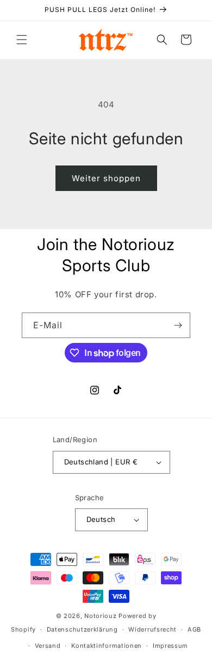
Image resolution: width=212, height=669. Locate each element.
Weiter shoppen (106, 178)
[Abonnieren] (178, 325)
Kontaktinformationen (106, 645)
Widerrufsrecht (152, 629)
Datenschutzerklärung (82, 629)
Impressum (170, 645)
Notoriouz (100, 616)
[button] (22, 40)
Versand (48, 645)
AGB (194, 629)
